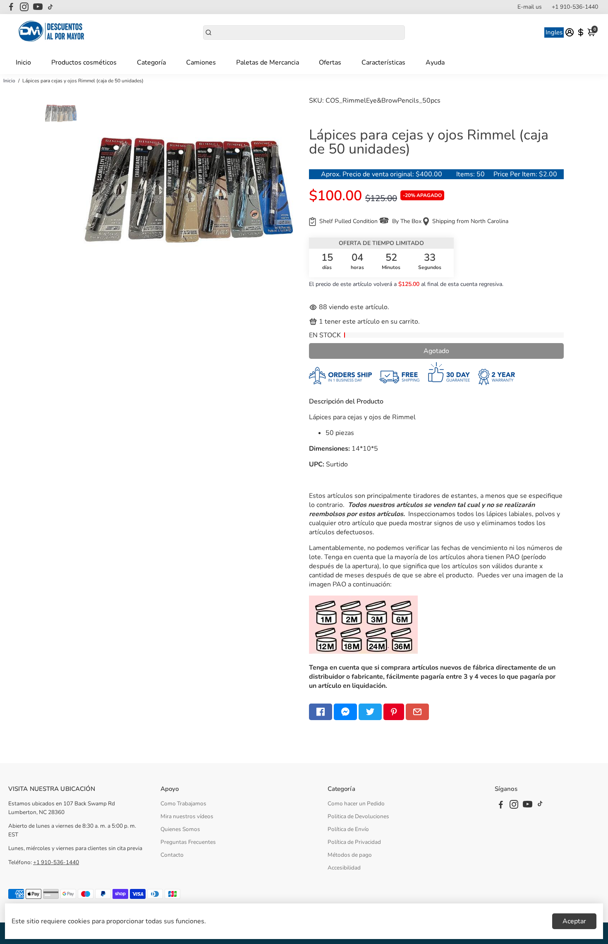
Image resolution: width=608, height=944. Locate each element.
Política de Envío (348, 829)
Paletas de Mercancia (267, 62)
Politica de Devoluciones (358, 816)
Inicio (23, 62)
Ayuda (435, 62)
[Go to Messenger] (345, 712)
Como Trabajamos (183, 803)
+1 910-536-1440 (575, 7)
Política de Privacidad (354, 842)
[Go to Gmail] (417, 712)
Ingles (554, 32)
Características (383, 62)
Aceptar (574, 921)
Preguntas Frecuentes (188, 842)
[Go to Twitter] (370, 712)
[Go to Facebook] (11, 7)
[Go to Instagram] (24, 7)
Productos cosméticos (84, 62)
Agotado (436, 351)
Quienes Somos (180, 829)
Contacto (172, 855)
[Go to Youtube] (38, 7)
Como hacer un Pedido (356, 803)
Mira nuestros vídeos (186, 816)
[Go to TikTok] (50, 7)
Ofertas (330, 62)
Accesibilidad (344, 868)
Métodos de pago (350, 855)
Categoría (151, 62)
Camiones (201, 62)
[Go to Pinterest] (393, 712)
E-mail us (529, 7)
